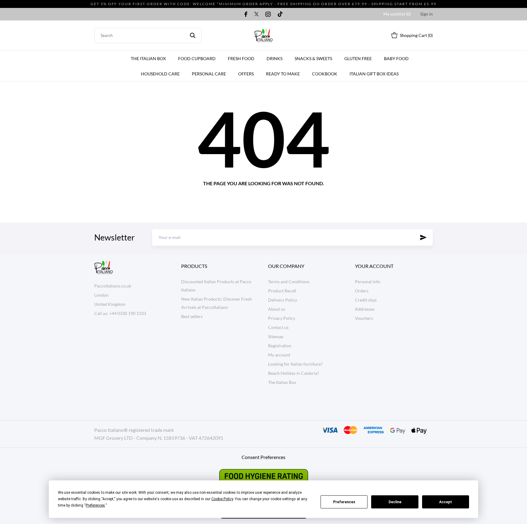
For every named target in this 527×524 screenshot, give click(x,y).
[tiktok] (280, 14)
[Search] (192, 35)
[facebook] (246, 14)
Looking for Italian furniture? (295, 364)
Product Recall (282, 290)
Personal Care (209, 73)
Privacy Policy (281, 318)
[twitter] (256, 14)
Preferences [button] (95, 505)
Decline (395, 502)
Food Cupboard (197, 58)
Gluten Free (358, 58)
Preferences (344, 502)
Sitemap (275, 336)
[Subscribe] (423, 237)
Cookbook (324, 73)
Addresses (365, 309)
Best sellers (192, 316)
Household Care (160, 73)
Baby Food (396, 58)
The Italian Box (282, 382)
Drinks (274, 58)
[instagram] (268, 14)
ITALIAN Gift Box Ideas (374, 73)
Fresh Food (241, 58)
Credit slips (366, 299)
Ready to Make (283, 73)
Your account (374, 266)
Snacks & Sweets (313, 58)
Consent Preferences (263, 457)
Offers (246, 73)
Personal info (367, 281)
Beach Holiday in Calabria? (293, 373)
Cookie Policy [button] (222, 499)
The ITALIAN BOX (148, 58)
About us (276, 309)
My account (279, 354)
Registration (279, 345)
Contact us (278, 327)
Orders (361, 290)
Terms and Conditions (289, 281)
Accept (445, 502)
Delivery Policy (282, 299)
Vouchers (364, 318)
